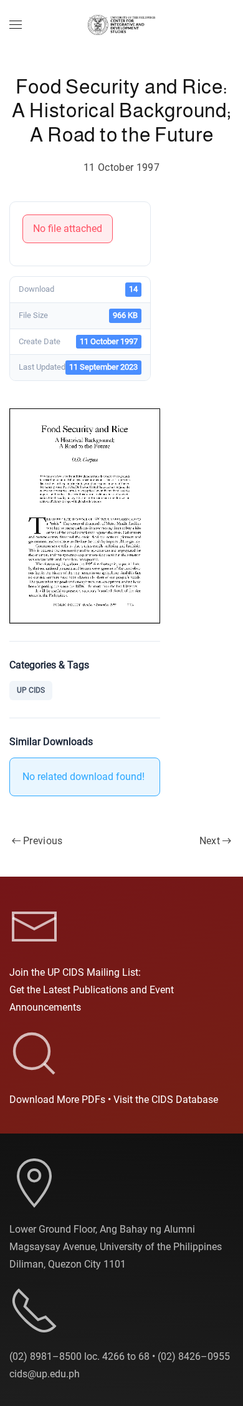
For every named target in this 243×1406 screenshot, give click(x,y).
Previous (43, 841)
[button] (15, 25)
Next (209, 841)
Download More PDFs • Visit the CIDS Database (113, 1099)
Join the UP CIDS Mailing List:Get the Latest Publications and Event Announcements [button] (91, 989)
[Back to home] (121, 25)
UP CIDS (31, 690)
